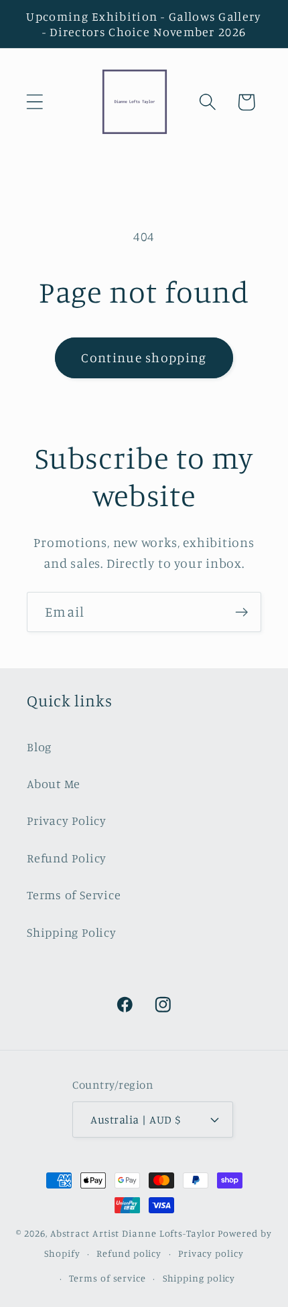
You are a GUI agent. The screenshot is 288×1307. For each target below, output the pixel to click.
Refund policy (128, 1253)
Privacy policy (211, 1253)
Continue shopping (143, 358)
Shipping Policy (72, 932)
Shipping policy (199, 1278)
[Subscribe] (241, 612)
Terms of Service (74, 894)
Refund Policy (66, 857)
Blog (39, 746)
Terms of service (107, 1278)
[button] (34, 102)
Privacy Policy (66, 820)
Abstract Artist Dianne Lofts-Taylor (133, 1233)
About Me (53, 783)
